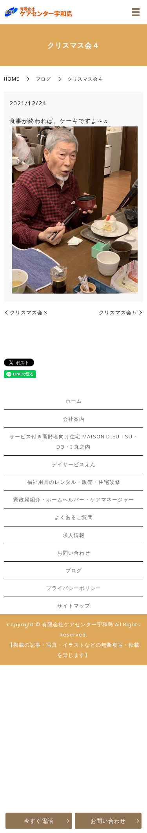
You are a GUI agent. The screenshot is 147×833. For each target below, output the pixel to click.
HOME (11, 79)
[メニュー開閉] (136, 12)
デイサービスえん (74, 464)
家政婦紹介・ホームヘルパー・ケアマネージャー (73, 499)
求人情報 (74, 535)
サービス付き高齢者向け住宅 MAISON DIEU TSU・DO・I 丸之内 (73, 441)
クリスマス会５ (118, 312)
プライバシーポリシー (73, 587)
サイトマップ (73, 605)
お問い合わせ (108, 820)
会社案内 (74, 418)
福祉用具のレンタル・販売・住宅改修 (73, 481)
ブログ (43, 79)
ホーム (73, 400)
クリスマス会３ (29, 312)
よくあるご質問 (73, 517)
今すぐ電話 (38, 820)
